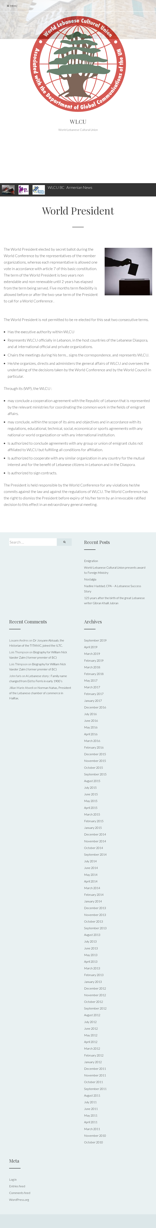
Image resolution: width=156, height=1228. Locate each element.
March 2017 (92, 687)
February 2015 (93, 821)
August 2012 (92, 1015)
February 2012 (93, 1055)
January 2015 (93, 827)
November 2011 (95, 1075)
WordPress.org (19, 1199)
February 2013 (93, 975)
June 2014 (91, 868)
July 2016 (90, 714)
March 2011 (92, 1129)
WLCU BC (56, 187)
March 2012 (92, 1048)
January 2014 (93, 901)
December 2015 (95, 754)
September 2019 (95, 640)
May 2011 (90, 1115)
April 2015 (90, 807)
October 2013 (93, 921)
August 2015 (92, 781)
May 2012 (90, 1035)
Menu (13, 5)
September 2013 (95, 928)
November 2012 (95, 995)
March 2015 (92, 814)
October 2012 (93, 1001)
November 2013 (95, 914)
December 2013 (95, 908)
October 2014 (93, 848)
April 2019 (90, 647)
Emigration (91, 561)
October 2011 (93, 1082)
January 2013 (93, 981)
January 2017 (93, 700)
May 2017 (90, 680)
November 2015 (95, 760)
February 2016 (93, 747)
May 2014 (90, 874)
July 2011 (90, 1102)
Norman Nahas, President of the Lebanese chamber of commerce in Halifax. (40, 693)
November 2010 (95, 1135)
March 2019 (92, 653)
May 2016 (90, 727)
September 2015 (95, 774)
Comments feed (19, 1193)
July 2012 (90, 1022)
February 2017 (93, 693)
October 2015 (93, 767)
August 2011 (92, 1095)
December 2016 (95, 707)
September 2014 (95, 854)
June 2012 (91, 1028)
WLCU (78, 121)
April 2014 (90, 881)
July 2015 (90, 787)
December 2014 (95, 834)
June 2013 (91, 948)
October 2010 (93, 1142)
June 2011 (91, 1108)
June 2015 (91, 794)
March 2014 (92, 888)
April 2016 (90, 734)
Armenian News (79, 187)
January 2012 (93, 1062)
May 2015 (90, 801)
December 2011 (95, 1068)
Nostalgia (90, 579)
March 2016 (92, 740)
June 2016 (91, 720)
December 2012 (95, 988)
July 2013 (90, 941)
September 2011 (95, 1088)
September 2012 (95, 1008)
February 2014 (93, 894)
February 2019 (93, 660)
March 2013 (92, 968)
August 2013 (92, 934)
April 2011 (90, 1122)
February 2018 (93, 674)
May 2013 (90, 955)
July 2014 (90, 861)
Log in (13, 1179)
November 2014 (95, 841)
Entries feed (17, 1186)
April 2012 (90, 1042)
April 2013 (90, 961)
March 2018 (92, 667)
